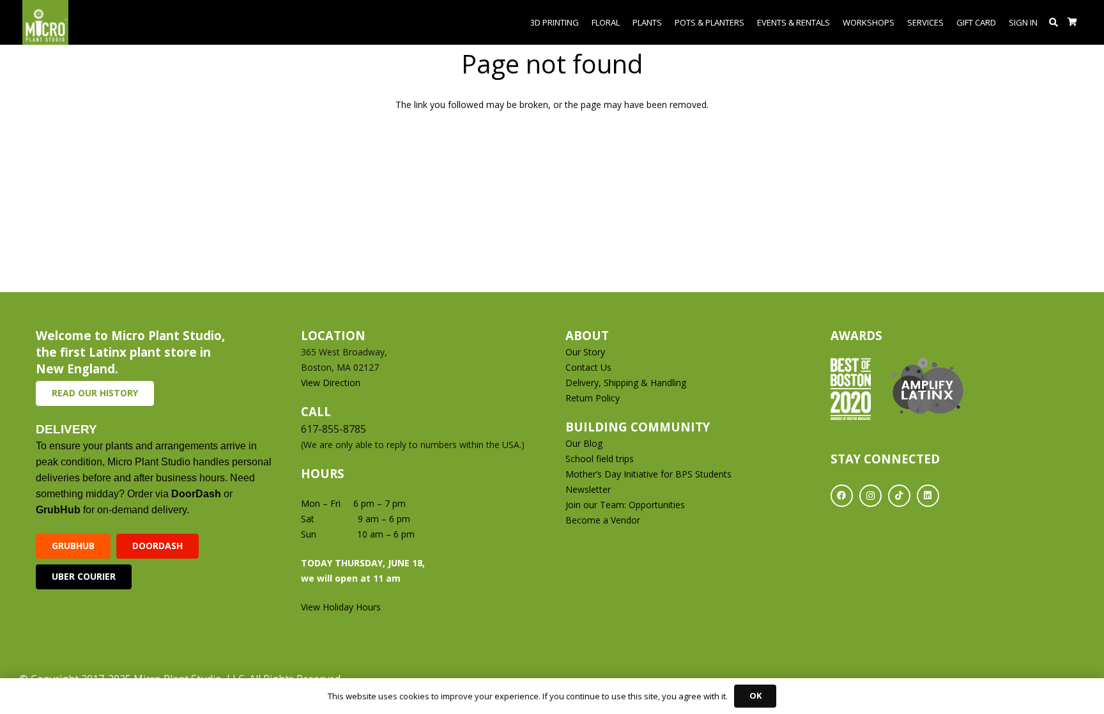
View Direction (330, 382)
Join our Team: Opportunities (625, 505)
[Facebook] (842, 496)
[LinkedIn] (928, 496)
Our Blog (583, 443)
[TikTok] (899, 496)
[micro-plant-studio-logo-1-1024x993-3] (45, 22)
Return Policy (592, 398)
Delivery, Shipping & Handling (627, 382)
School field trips (599, 459)
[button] (1054, 22)
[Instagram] (870, 496)
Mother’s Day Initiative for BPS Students (648, 474)
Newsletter (588, 489)
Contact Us (588, 367)
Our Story (585, 352)
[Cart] (1072, 22)
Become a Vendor (602, 520)
